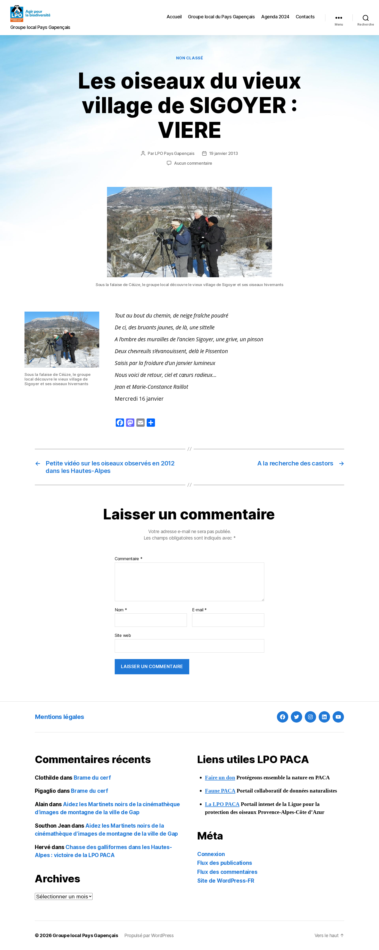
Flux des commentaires (227, 872)
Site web (123, 635)
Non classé (189, 58)
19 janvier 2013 (223, 153)
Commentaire (129, 559)
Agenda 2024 (275, 16)
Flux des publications (224, 863)
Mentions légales (59, 717)
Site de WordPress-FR (225, 880)
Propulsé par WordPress (149, 935)
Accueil (174, 16)
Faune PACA (220, 790)
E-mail (199, 610)
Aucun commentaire (193, 163)
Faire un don (220, 777)
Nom (121, 610)
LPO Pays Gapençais (174, 153)
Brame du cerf (92, 777)
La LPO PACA (222, 804)
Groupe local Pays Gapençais (85, 935)
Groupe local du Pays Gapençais (221, 16)
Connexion (211, 854)
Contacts (305, 16)
